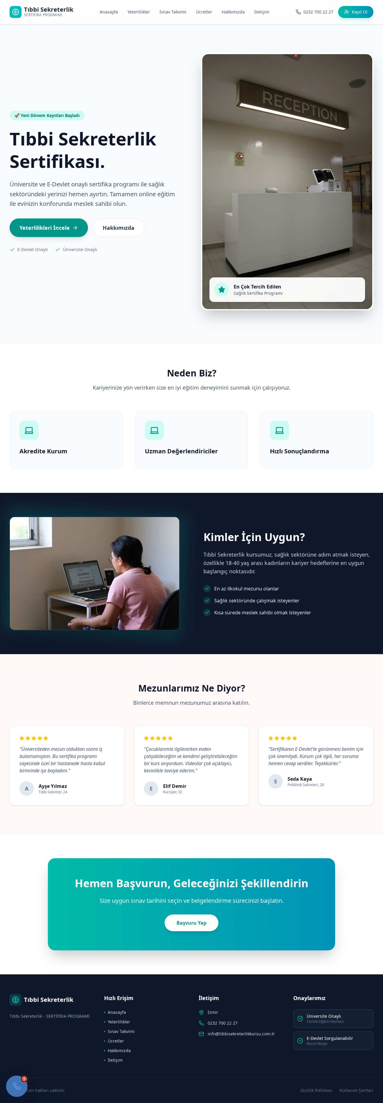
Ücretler (204, 12)
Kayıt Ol (359, 12)
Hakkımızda (233, 12)
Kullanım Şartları (356, 1090)
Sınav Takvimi (172, 12)
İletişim (261, 12)
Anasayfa (109, 12)
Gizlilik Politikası (316, 1090)
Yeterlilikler (138, 12)
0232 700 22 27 (223, 1023)
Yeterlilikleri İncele (44, 227)
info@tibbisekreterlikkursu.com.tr (241, 1034)
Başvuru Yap (191, 923)
